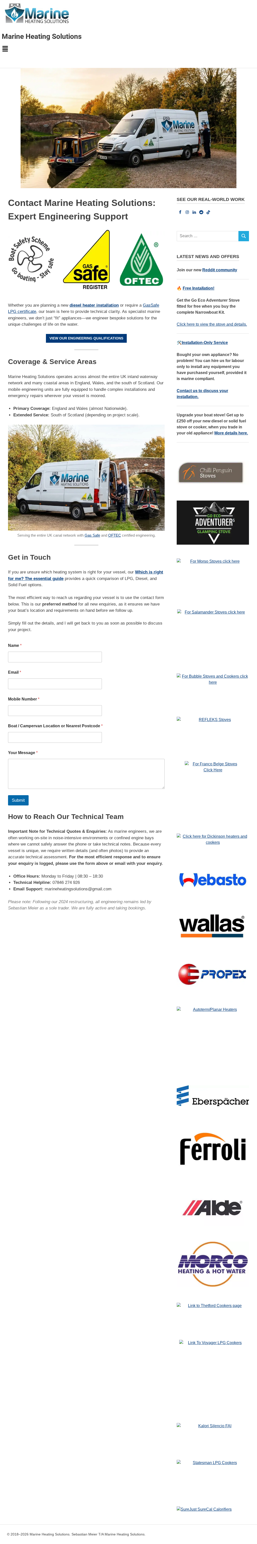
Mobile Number (23, 699)
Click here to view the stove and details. (212, 324)
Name (15, 645)
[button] (128, 49)
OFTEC (114, 535)
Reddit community (219, 270)
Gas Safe (92, 535)
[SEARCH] (243, 236)
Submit (18, 800)
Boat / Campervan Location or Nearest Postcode (55, 726)
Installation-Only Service (205, 342)
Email (14, 672)
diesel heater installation (94, 305)
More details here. (231, 433)
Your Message (23, 753)
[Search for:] (208, 236)
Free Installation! (198, 288)
